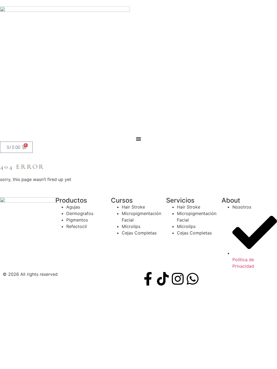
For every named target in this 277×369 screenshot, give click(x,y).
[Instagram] (177, 279)
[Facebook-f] (148, 279)
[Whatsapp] (192, 279)
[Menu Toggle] (138, 139)
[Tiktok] (163, 279)
